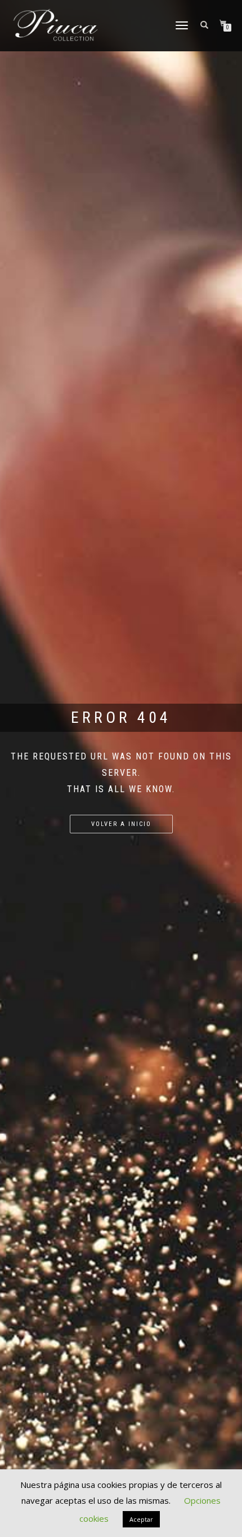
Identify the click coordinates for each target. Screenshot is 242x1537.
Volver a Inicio (121, 824)
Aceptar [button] (141, 1519)
